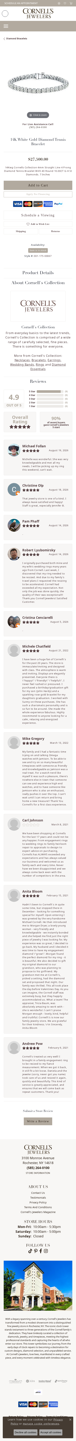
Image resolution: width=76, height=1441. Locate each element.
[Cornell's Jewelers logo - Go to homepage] (38, 13)
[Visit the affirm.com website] (38, 1392)
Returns (55, 231)
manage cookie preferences (41, 1423)
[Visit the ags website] (15, 1381)
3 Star (32, 398)
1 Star (32, 406)
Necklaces (22, 360)
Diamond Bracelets (16, 38)
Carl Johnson (32, 820)
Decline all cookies (25, 1432)
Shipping (21, 231)
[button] (59, 3)
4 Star (32, 395)
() (66, 391)
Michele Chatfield (36, 646)
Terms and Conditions (38, 1207)
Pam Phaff (30, 521)
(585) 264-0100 (38, 127)
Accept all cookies (50, 1432)
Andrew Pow (32, 1043)
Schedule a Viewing (38, 215)
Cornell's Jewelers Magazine (38, 1212)
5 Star (32, 391)
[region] (38, 85)
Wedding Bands (22, 365)
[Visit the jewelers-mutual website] (45, 1381)
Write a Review (38, 1121)
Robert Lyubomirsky (38, 550)
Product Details (38, 273)
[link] (21, 3)
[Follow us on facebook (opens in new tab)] (40, 1251)
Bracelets (39, 360)
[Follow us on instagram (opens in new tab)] (46, 1251)
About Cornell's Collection (38, 283)
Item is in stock (38, 250)
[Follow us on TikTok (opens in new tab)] (30, 1251)
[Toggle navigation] (6, 26)
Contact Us (38, 1193)
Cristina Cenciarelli (37, 617)
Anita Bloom (32, 891)
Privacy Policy (38, 1202)
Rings (40, 365)
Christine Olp (33, 485)
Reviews (38, 382)
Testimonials (38, 1197)
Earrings (54, 360)
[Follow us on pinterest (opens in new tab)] (35, 1251)
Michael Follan (34, 446)
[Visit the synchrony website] (61, 1381)
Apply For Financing (38, 194)
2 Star (32, 402)
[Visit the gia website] (30, 1381)
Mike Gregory (33, 738)
